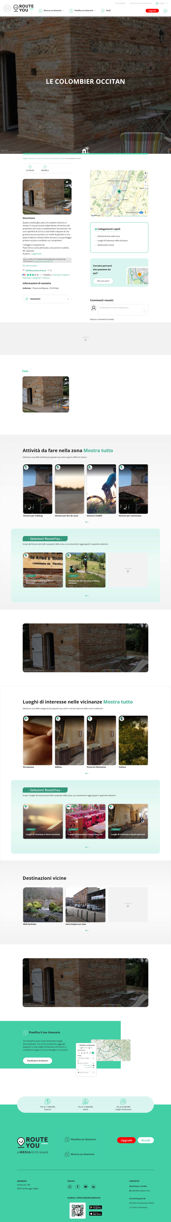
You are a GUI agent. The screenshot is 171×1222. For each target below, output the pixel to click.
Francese (57, 275)
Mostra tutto (98, 450)
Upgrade (152, 10)
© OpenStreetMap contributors (139, 216)
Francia (37, 158)
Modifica (45, 170)
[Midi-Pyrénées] (43, 904)
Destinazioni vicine (105, 245)
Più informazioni (30, 265)
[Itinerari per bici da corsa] (69, 489)
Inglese (66, 275)
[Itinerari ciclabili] (101, 489)
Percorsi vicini (103, 281)
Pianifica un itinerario (83, 1139)
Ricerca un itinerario (82, 1154)
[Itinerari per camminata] (133, 489)
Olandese (27, 278)
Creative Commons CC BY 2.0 (42, 261)
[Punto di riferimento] (101, 740)
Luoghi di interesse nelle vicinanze (112, 240)
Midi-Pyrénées (56, 158)
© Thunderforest (125, 216)
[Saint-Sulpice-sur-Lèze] (85, 904)
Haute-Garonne (46, 158)
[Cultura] (133, 740)
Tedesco (46, 278)
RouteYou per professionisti (140, 3)
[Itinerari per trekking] (37, 489)
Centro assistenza (139, 1207)
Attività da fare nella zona (108, 236)
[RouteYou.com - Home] (23, 8)
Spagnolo (37, 278)
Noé (63, 158)
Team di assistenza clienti (142, 1203)
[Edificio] (69, 740)
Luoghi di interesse (28, 158)
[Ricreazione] (37, 740)
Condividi (30, 170)
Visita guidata (120, 3)
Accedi (145, 1140)
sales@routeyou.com (140, 1190)
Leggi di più (37, 253)
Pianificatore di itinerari (37, 1060)
